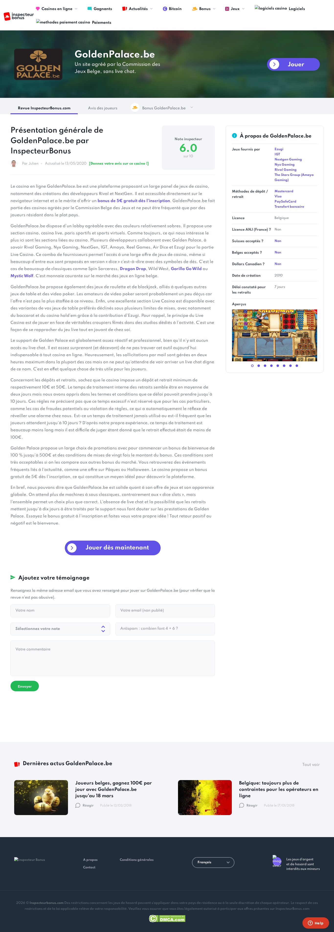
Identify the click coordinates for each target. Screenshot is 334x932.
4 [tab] (271, 365)
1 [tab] (252, 365)
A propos (90, 860)
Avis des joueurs (102, 108)
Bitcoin (175, 9)
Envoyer (25, 686)
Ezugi (279, 149)
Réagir (88, 805)
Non (278, 241)
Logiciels (297, 9)
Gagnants (103, 9)
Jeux (235, 9)
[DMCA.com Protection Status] (167, 917)
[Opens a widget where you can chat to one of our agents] (315, 923)
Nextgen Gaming (288, 159)
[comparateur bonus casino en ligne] (19, 16)
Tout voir (311, 765)
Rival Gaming (286, 169)
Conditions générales (137, 860)
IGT (277, 154)
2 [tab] (258, 365)
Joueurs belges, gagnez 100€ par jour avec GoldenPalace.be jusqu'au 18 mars (113, 789)
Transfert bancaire (289, 206)
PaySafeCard (285, 201)
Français (204, 862)
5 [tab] (278, 365)
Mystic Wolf (22, 276)
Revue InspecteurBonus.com (44, 108)
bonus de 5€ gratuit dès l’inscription (134, 201)
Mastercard (284, 191)
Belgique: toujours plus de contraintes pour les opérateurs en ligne (278, 789)
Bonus (205, 9)
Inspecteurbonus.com (47, 903)
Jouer (296, 65)
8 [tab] (297, 365)
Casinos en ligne (57, 9)
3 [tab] (265, 365)
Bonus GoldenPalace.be (164, 108)
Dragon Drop (133, 269)
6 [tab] (284, 365)
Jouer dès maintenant (117, 548)
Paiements (101, 23)
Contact (89, 867)
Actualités (138, 9)
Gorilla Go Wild (186, 269)
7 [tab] (290, 365)
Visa (278, 196)
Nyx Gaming (285, 164)
